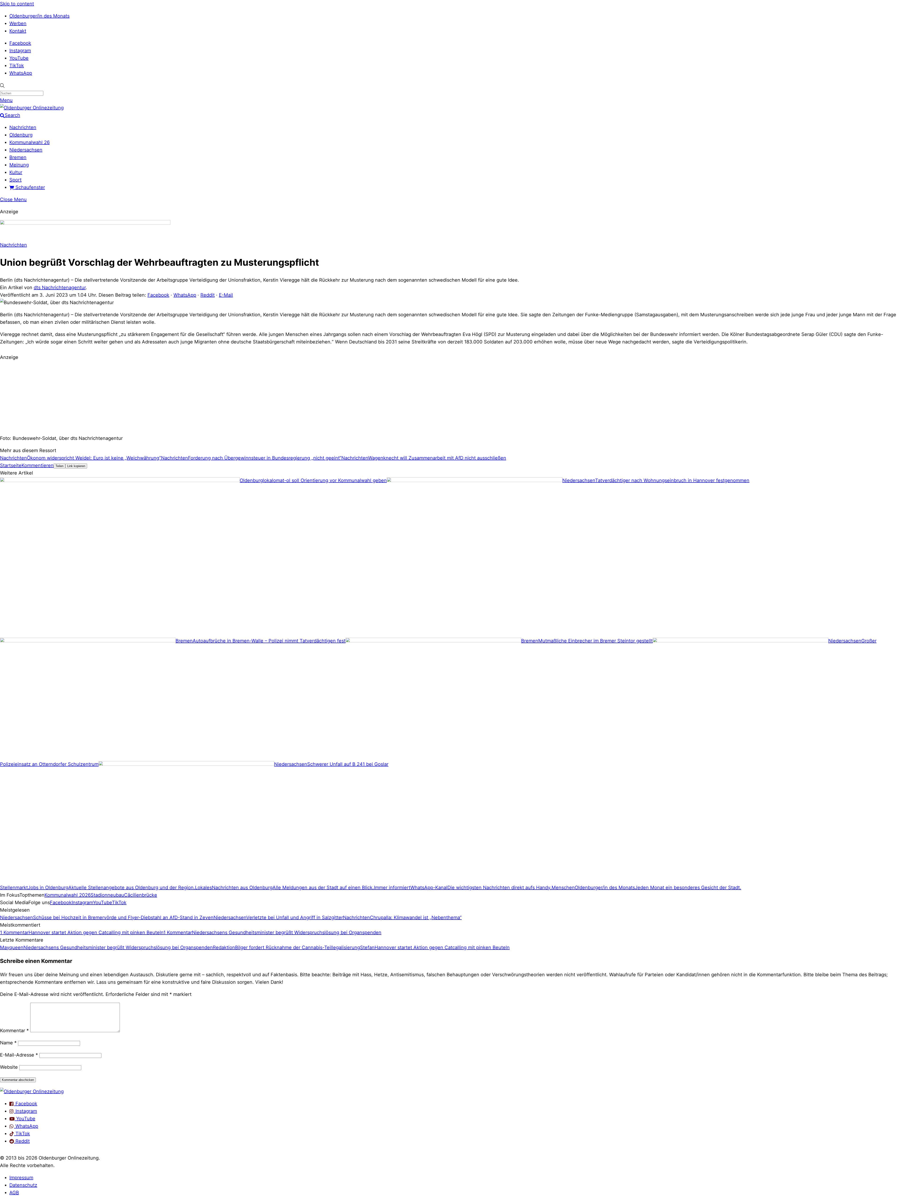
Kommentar (14, 1030)
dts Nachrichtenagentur (60, 287)
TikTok (16, 65)
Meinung (19, 165)
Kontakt (17, 31)
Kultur (15, 172)
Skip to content (17, 4)
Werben (17, 23)
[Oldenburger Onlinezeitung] (32, 1091)
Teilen (59, 466)
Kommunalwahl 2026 (67, 895)
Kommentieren (38, 465)
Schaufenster (29, 187)
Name (8, 1043)
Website (9, 1067)
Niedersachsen (25, 150)
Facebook (20, 43)
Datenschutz (23, 1185)
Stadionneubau (107, 895)
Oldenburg (21, 135)
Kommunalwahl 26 (29, 142)
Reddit (207, 295)
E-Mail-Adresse (19, 1055)
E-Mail (226, 295)
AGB (14, 1192)
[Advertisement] (449, 397)
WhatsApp (20, 73)
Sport (15, 180)
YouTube (19, 58)
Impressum (21, 1177)
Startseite (11, 465)
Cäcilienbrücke (140, 895)
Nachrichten (22, 127)
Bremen (17, 157)
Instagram (20, 50)
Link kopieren (76, 466)
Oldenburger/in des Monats (39, 16)
